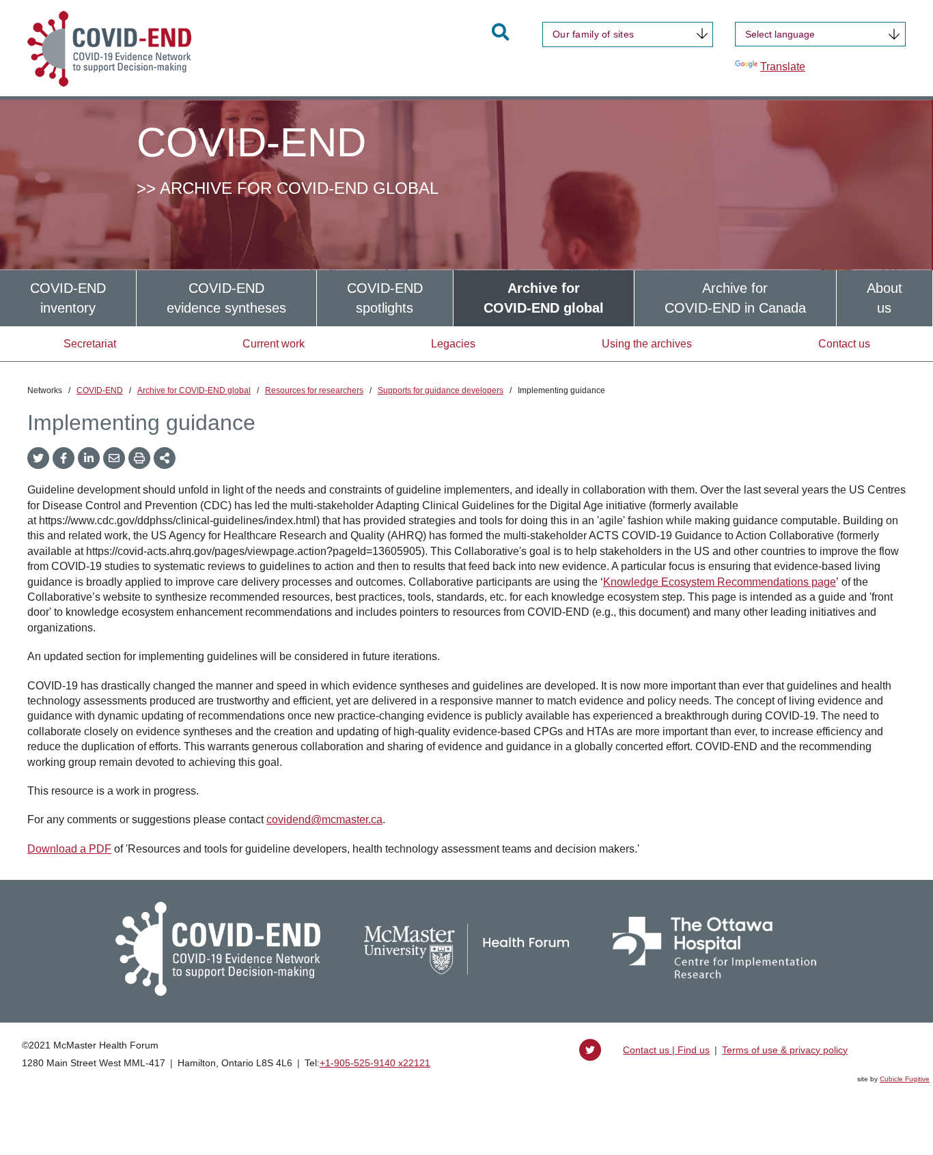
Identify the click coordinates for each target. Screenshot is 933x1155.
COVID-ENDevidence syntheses (226, 298)
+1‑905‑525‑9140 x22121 (375, 1062)
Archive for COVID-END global (194, 390)
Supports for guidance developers (440, 390)
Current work (273, 344)
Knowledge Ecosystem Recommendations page (719, 582)
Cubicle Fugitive (905, 1079)
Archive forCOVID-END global (544, 298)
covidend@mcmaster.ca (324, 819)
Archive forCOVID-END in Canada (735, 298)
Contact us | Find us (666, 1049)
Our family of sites (593, 34)
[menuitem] (68, 298)
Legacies (453, 344)
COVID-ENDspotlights (385, 298)
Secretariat (90, 344)
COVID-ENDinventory (68, 298)
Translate (782, 66)
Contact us (844, 344)
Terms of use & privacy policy (785, 1049)
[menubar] (466, 298)
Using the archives (647, 344)
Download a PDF (69, 849)
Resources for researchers (314, 390)
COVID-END (99, 390)
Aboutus (884, 298)
